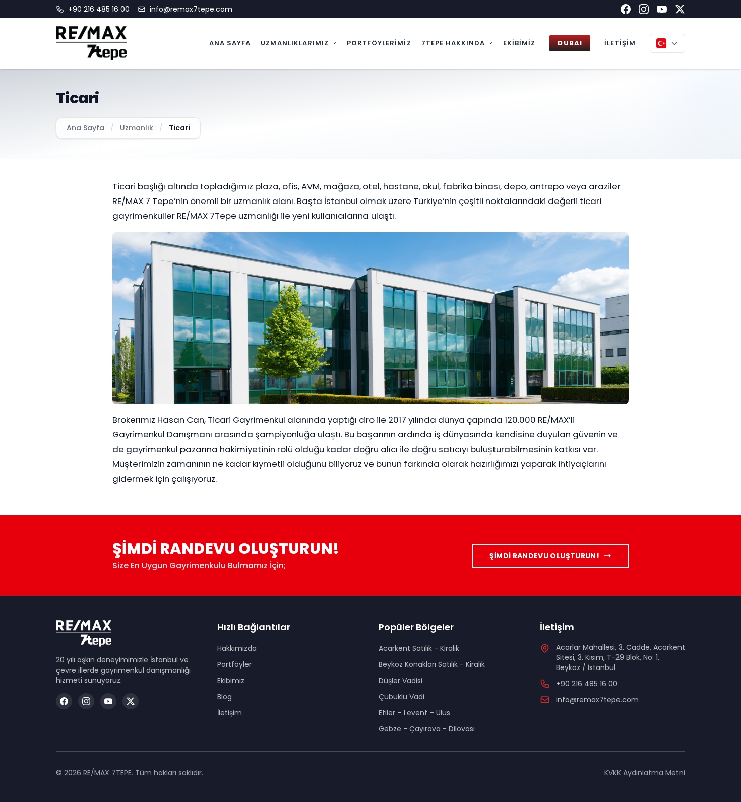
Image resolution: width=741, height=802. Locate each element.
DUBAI (570, 43)
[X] (130, 701)
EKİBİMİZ (519, 43)
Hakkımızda (237, 648)
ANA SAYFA (230, 43)
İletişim (229, 713)
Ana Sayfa (85, 128)
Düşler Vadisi (400, 681)
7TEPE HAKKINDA (453, 43)
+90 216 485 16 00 (99, 9)
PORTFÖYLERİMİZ (379, 43)
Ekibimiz (230, 681)
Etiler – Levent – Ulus (414, 713)
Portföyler (234, 664)
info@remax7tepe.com (191, 9)
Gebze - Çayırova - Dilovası (427, 729)
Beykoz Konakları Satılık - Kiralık (432, 664)
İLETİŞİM (620, 43)
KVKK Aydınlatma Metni (644, 773)
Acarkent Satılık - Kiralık (419, 648)
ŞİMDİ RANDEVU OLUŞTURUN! (544, 556)
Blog (224, 697)
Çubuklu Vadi (401, 697)
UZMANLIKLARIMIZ (295, 43)
